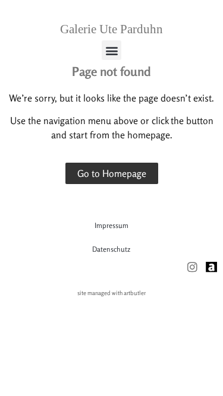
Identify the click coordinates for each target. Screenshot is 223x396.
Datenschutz (111, 249)
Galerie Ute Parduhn (111, 29)
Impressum (111, 225)
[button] (111, 50)
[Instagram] (192, 267)
